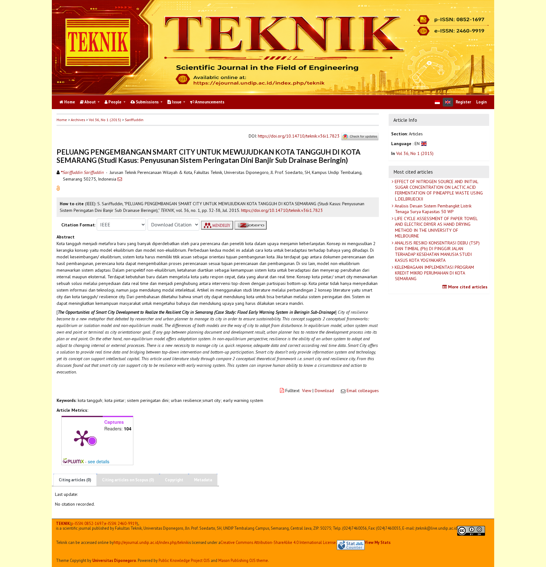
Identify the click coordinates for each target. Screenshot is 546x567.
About (90, 102)
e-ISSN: (120, 523)
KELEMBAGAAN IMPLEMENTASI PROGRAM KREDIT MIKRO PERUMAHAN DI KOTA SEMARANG (433, 272)
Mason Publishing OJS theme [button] (243, 560)
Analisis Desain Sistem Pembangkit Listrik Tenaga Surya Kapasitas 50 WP (432, 208)
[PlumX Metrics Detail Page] (82, 438)
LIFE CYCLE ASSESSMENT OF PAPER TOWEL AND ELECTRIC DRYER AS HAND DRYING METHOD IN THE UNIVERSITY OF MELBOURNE (435, 227)
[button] (58, 188)
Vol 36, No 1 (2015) (105, 119)
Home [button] (62, 119)
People (114, 102)
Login (481, 102)
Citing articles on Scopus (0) (128, 480)
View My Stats (378, 542)
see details (98, 461)
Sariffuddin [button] (134, 119)
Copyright (174, 480)
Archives (78, 119)
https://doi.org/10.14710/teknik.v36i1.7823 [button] (282, 210)
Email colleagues (363, 390)
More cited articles (467, 287)
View (306, 390)
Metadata (203, 480)
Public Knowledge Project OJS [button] (184, 560)
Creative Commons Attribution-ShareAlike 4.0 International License (278, 542)
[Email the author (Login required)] (120, 179)
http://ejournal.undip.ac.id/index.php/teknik (151, 542)
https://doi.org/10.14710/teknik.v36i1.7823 (299, 136)
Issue (176, 102)
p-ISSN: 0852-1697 (87, 523)
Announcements (209, 102)
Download (324, 390)
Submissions (147, 102)
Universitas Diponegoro (114, 560)
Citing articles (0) (75, 480)
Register (463, 102)
